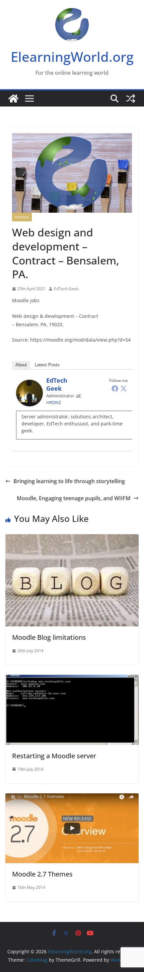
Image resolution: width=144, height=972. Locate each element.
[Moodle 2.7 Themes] (72, 798)
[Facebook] (115, 388)
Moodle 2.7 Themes (42, 874)
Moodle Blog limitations (49, 637)
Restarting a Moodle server (54, 755)
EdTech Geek (66, 288)
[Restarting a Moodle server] (72, 679)
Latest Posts (47, 364)
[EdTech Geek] (29, 384)
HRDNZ (53, 402)
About (21, 364)
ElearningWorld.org (72, 56)
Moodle (22, 217)
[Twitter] (124, 388)
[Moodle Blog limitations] (72, 539)
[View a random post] (131, 98)
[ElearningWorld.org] (13, 98)
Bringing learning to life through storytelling (69, 481)
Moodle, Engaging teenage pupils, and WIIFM (74, 498)
